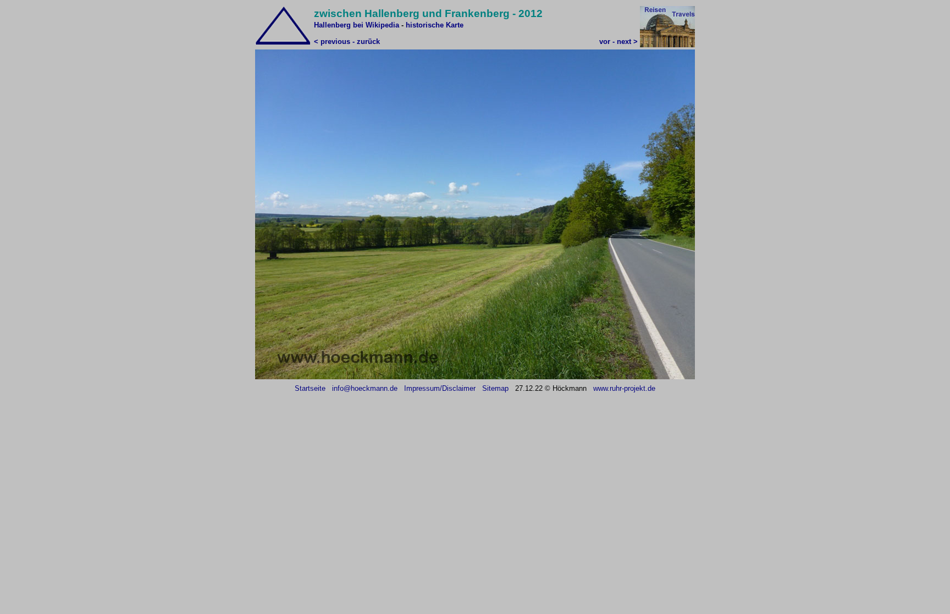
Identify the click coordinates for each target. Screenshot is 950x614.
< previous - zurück (347, 41)
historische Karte (434, 25)
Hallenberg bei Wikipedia (357, 25)
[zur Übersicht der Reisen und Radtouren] (667, 45)
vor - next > (618, 41)
